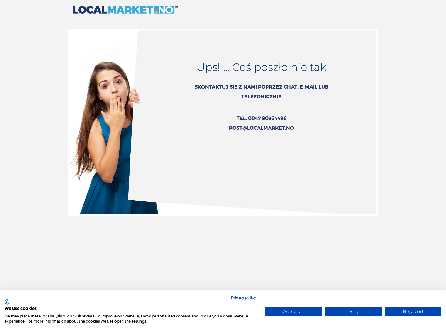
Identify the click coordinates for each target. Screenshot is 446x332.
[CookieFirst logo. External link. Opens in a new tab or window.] (7, 302)
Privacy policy (243, 297)
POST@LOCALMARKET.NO (261, 128)
